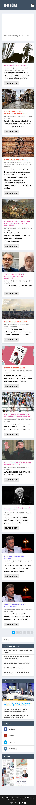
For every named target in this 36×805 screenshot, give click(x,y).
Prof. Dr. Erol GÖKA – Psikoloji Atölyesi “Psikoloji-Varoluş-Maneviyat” (16, 716)
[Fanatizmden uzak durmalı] (18, 147)
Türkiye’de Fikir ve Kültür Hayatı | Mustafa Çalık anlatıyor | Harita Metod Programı (17, 704)
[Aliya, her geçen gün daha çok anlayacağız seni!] (18, 450)
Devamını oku (11, 83)
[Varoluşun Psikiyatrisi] (18, 355)
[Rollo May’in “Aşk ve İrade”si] (18, 52)
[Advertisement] (19, 790)
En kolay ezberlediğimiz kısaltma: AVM (14, 605)
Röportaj (27, 281)
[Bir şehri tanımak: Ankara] (18, 309)
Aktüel (23, 116)
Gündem (6, 164)
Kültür (28, 68)
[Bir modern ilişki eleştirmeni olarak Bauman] (18, 495)
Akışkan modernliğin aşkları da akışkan (16, 663)
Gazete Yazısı (24, 561)
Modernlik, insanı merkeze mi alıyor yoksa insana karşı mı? (17, 415)
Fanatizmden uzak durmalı (16, 160)
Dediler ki (28, 162)
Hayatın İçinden (20, 164)
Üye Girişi (13, 803)
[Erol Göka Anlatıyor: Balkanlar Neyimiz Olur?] (18, 99)
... (24, 632)
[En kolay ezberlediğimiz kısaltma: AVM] (18, 592)
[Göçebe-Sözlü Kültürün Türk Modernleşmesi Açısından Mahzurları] (18, 209)
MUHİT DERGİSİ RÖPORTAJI (13, 667)
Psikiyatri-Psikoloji (9, 70)
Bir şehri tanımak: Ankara (15, 322)
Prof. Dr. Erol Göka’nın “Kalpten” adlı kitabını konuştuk (14, 276)
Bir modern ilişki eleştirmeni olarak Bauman (17, 509)
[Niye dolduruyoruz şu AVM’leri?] (18, 543)
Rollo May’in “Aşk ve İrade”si (16, 36)
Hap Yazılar (12, 164)
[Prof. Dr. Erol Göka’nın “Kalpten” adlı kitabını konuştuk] (18, 262)
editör (5, 68)
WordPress (30, 798)
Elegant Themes (7, 798)
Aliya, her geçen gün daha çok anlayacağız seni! (17, 463)
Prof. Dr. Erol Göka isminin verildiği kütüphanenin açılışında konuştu (15, 710)
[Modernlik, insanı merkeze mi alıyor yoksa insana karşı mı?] (18, 402)
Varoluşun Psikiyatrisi (14, 368)
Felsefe (24, 68)
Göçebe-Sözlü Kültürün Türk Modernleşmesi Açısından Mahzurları (17, 223)
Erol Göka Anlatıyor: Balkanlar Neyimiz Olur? (15, 112)
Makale (27, 228)
